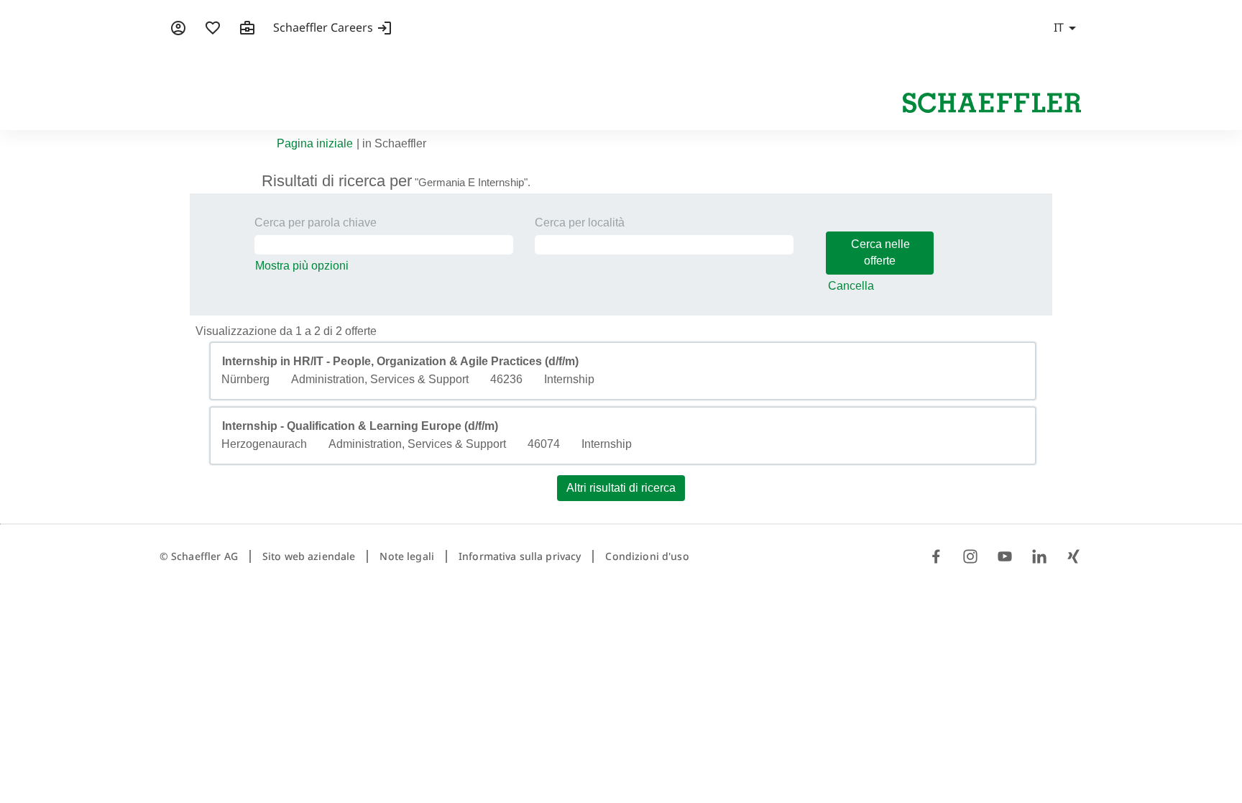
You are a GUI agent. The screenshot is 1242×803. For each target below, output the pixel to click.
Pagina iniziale (315, 143)
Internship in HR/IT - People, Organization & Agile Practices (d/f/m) (400, 361)
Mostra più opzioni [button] (302, 266)
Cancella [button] (851, 286)
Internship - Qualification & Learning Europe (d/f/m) (360, 426)
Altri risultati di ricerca (621, 488)
